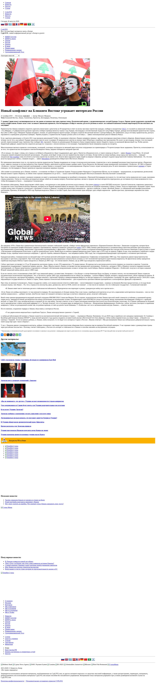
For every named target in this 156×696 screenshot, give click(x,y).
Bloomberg (45, 159)
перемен (141, 166)
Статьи (7, 8)
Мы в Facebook (10, 608)
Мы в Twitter (9, 612)
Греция (7, 40)
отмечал (96, 184)
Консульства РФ (11, 650)
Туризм (7, 640)
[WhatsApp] (17, 334)
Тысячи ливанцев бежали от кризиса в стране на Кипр (25, 500)
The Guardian (14, 157)
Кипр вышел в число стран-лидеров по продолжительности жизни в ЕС (31, 569)
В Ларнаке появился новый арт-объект (19, 561)
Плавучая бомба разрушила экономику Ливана (22, 502)
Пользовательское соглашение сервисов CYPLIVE (44, 681)
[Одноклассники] (5, 334)
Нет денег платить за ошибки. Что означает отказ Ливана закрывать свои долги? (34, 504)
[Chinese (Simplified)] (25, 24)
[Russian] (2, 24)
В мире (7, 46)
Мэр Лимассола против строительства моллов (22, 567)
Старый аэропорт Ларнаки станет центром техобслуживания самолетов (31, 565)
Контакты (8, 605)
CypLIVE (8, 12)
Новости (8, 4)
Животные (9, 644)
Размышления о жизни (13, 50)
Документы (9, 642)
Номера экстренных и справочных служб (20, 652)
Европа (7, 44)
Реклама (8, 603)
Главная (8, 2)
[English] (6, 24)
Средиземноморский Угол (14, 52)
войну (79, 247)
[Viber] (14, 334)
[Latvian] (14, 24)
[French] (18, 24)
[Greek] (10, 24)
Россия (7, 42)
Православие (10, 48)
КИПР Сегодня (10, 37)
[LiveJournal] (11, 334)
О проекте (9, 601)
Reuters (128, 153)
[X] (8, 334)
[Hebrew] (33, 24)
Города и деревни (11, 639)
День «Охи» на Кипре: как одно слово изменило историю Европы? (29, 563)
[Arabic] (29, 24)
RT (42, 142)
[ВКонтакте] (2, 334)
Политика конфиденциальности (12, 681)
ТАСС (124, 129)
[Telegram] (20, 334)
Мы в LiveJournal (11, 610)
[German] (21, 24)
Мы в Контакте (10, 607)
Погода (7, 6)
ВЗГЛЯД (26, 116)
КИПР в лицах (10, 39)
